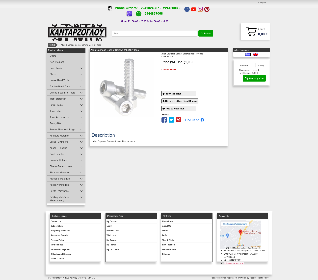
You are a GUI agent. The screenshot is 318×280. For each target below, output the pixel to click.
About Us (166, 225)
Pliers (52, 74)
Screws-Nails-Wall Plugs (62, 129)
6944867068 (154, 13)
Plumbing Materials (60, 178)
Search (207, 33)
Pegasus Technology (259, 277)
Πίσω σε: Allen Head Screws (181, 101)
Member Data (112, 230)
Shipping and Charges (61, 253)
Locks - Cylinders (59, 141)
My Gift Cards (112, 249)
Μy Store (167, 215)
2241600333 (172, 7)
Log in (109, 225)
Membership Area (115, 215)
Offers (53, 55)
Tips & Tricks (168, 239)
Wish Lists (111, 235)
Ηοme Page (167, 221)
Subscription (57, 225)
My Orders (111, 239)
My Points (111, 244)
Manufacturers (169, 249)
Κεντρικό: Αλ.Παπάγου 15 (237, 250)
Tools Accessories (59, 117)
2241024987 (150, 7)
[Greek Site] (248, 54)
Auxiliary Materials (59, 184)
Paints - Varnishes (59, 190)
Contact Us (56, 221)
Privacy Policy (57, 239)
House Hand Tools (59, 80)
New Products (57, 61)
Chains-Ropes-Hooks (61, 166)
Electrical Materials (59, 172)
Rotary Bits (55, 123)
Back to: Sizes (173, 93)
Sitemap (166, 253)
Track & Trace (57, 258)
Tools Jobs (55, 111)
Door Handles (57, 154)
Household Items (58, 160)
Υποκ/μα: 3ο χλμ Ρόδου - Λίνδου (241, 253)
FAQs (164, 235)
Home (52, 44)
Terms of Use (57, 244)
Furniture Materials (60, 135)
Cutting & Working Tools (62, 92)
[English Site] (255, 54)
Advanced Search (59, 235)
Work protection (58, 98)
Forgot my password (60, 230)
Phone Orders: (126, 7)
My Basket (111, 221)
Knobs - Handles (58, 147)
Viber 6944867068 (232, 260)
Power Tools (56, 104)
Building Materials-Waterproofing (59, 198)
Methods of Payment (60, 249)
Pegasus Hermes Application (224, 277)
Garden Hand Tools (60, 86)
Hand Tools (56, 68)
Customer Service (60, 215)
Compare (262, 2)
